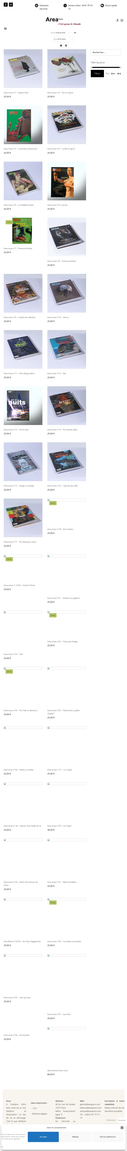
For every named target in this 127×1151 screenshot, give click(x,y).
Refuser (75, 1137)
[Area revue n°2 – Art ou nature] (66, 68)
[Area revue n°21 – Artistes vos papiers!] (66, 574)
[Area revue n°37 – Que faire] (66, 982)
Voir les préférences (108, 1137)
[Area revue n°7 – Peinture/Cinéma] (23, 231)
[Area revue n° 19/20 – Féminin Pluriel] (23, 568)
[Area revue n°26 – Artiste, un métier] (23, 745)
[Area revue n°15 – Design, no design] (23, 461)
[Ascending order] (75, 32)
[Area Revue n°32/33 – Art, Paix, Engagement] (23, 917)
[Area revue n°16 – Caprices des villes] (66, 461)
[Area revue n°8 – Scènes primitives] (66, 237)
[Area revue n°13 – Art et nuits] (23, 405)
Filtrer (97, 73)
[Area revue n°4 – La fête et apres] (66, 124)
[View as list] (66, 45)
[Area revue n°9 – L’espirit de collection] (23, 293)
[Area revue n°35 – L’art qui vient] (23, 973)
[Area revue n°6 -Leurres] (66, 181)
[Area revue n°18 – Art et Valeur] (66, 512)
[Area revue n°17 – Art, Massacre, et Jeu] (23, 518)
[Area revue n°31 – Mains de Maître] (66, 858)
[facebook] (6, 5)
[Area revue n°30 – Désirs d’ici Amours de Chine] (23, 858)
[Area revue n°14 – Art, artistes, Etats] (66, 405)
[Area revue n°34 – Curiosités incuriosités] (66, 917)
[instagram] (11, 5)
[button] (122, 1127)
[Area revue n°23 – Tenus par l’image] (66, 624)
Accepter (43, 1137)
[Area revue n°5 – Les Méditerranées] (23, 181)
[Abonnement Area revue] (66, 1046)
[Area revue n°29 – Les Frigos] (66, 801)
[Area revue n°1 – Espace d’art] (23, 68)
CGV (35, 1108)
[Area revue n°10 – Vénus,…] (66, 293)
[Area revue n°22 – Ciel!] (23, 630)
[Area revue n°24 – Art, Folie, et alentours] (23, 686)
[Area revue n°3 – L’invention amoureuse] (23, 124)
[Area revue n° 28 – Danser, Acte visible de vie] (23, 801)
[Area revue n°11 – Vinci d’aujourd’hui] (23, 349)
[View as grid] (61, 45)
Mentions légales (39, 1113)
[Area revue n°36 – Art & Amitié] (23, 1028)
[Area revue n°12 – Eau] (66, 349)
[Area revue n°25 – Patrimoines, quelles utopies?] (66, 686)
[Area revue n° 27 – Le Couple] (66, 745)
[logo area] (63, 17)
